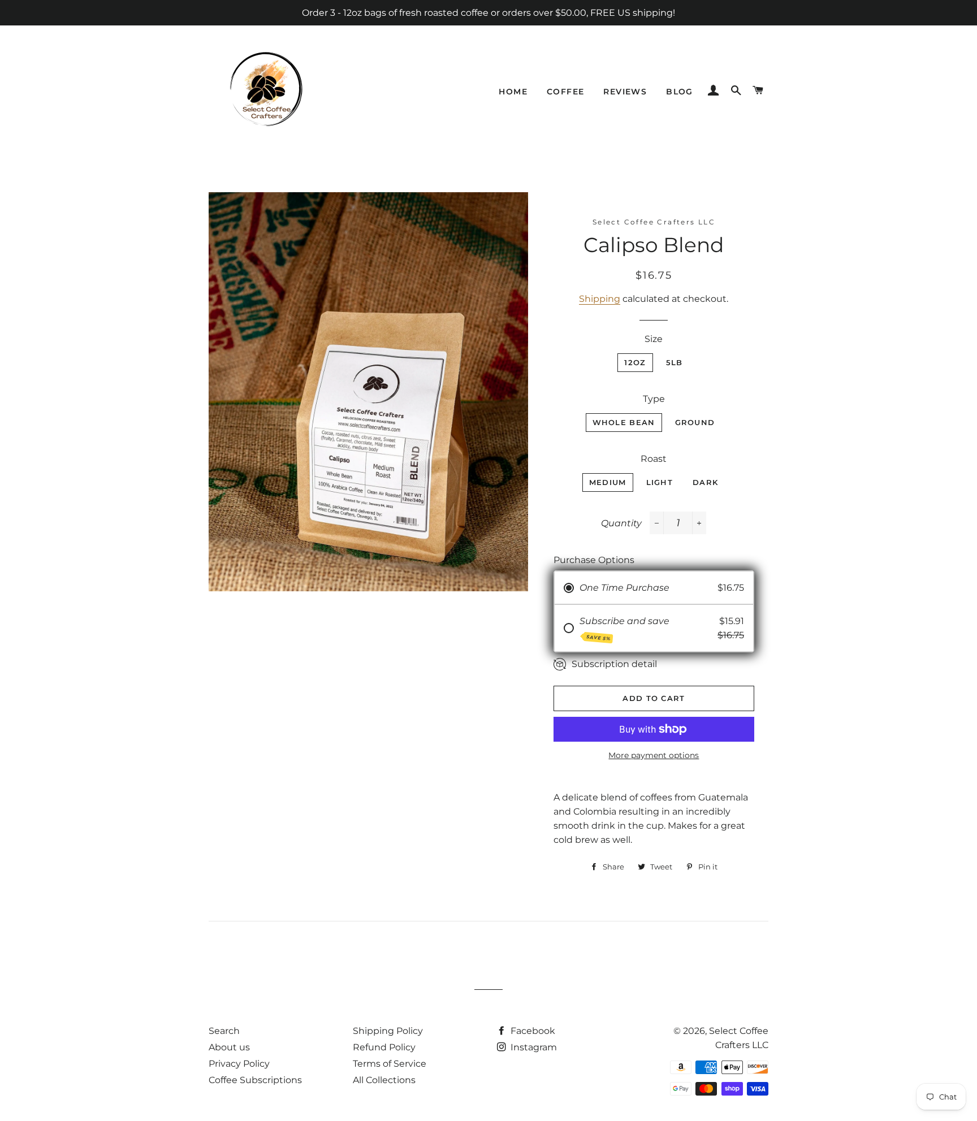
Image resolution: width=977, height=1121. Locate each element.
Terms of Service (389, 1063)
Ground (695, 422)
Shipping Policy (388, 1030)
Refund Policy (384, 1047)
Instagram (532, 1047)
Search (224, 1030)
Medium (607, 482)
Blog (679, 91)
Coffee (565, 91)
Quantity (621, 523)
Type (654, 398)
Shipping (599, 298)
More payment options (653, 755)
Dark (705, 482)
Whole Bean (624, 422)
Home (513, 91)
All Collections (384, 1080)
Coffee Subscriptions (255, 1080)
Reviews (625, 91)
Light (659, 482)
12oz (635, 362)
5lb (674, 362)
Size (654, 339)
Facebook (531, 1030)
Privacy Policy (239, 1063)
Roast (654, 458)
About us (229, 1047)
